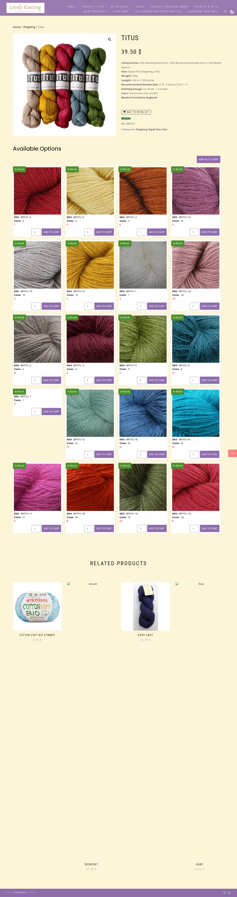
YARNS (140, 6)
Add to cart (51, 232)
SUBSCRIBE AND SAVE (203, 11)
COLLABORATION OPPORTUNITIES (158, 11)
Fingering (29, 27)
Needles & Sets (206, 6)
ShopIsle (10, 892)
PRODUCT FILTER (92, 6)
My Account (120, 6)
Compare (126, 118)
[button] (109, 39)
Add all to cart (208, 159)
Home (71, 6)
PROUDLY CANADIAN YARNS (169, 6)
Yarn (164, 129)
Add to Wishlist (137, 112)
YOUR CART (121, 11)
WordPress (31, 892)
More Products (95, 11)
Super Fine (154, 129)
